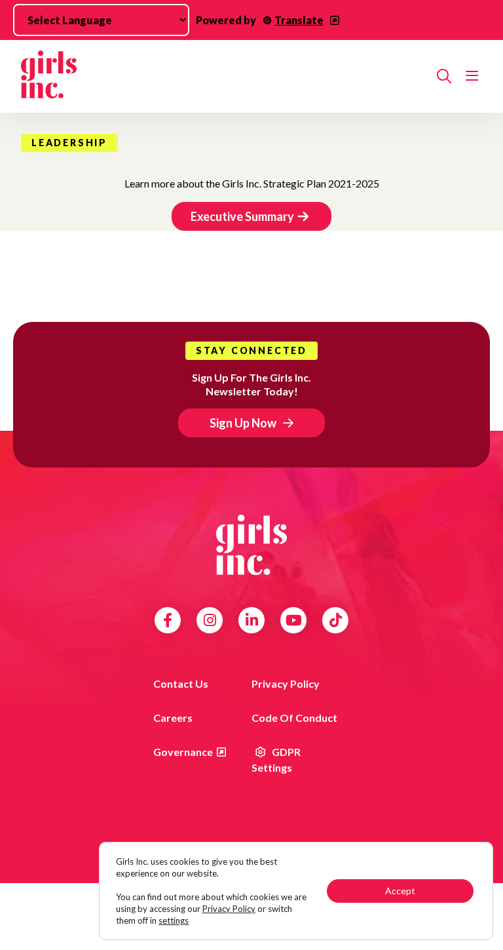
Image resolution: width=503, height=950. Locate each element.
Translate (299, 20)
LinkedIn (252, 620)
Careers (173, 717)
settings (173, 920)
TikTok (335, 620)
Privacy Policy (286, 683)
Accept (400, 890)
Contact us (180, 683)
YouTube (294, 620)
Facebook (167, 620)
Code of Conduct (294, 717)
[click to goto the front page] (251, 545)
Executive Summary (242, 216)
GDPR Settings (276, 759)
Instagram (210, 620)
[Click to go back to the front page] (223, 76)
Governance (183, 751)
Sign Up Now (243, 423)
